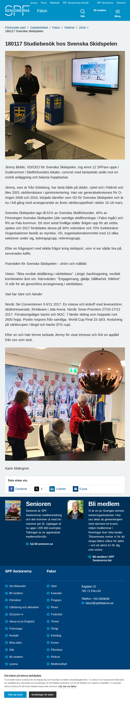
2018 (82, 27)
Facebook (21, 488)
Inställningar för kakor (43, 695)
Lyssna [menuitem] (33, 2)
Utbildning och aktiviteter (24, 607)
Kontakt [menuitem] (13, 635)
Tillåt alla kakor (15, 695)
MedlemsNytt (59, 664)
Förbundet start (15, 27)
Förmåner (15, 600)
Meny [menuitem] (118, 16)
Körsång (56, 635)
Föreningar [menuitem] (16, 628)
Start (54, 586)
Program (56, 600)
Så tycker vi (16, 614)
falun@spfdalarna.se (100, 603)
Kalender (56, 593)
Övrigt (54, 628)
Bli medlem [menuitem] (100, 10)
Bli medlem (16, 593)
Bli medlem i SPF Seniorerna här (103, 558)
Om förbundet (17, 586)
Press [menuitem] (44, 2)
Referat (69, 27)
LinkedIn (61, 488)
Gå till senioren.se (41, 544)
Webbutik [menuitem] (54, 2)
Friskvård (56, 614)
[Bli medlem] (75, 509)
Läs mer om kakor (68, 686)
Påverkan (56, 649)
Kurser (55, 642)
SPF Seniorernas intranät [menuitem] (76, 2)
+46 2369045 (101, 598)
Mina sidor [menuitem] (15, 642)
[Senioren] (13, 510)
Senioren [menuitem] (121, 2)
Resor (54, 607)
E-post (83, 488)
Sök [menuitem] (82, 16)
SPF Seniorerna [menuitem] (105, 2)
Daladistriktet (39, 27)
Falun (56, 27)
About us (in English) (21, 621)
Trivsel (55, 621)
